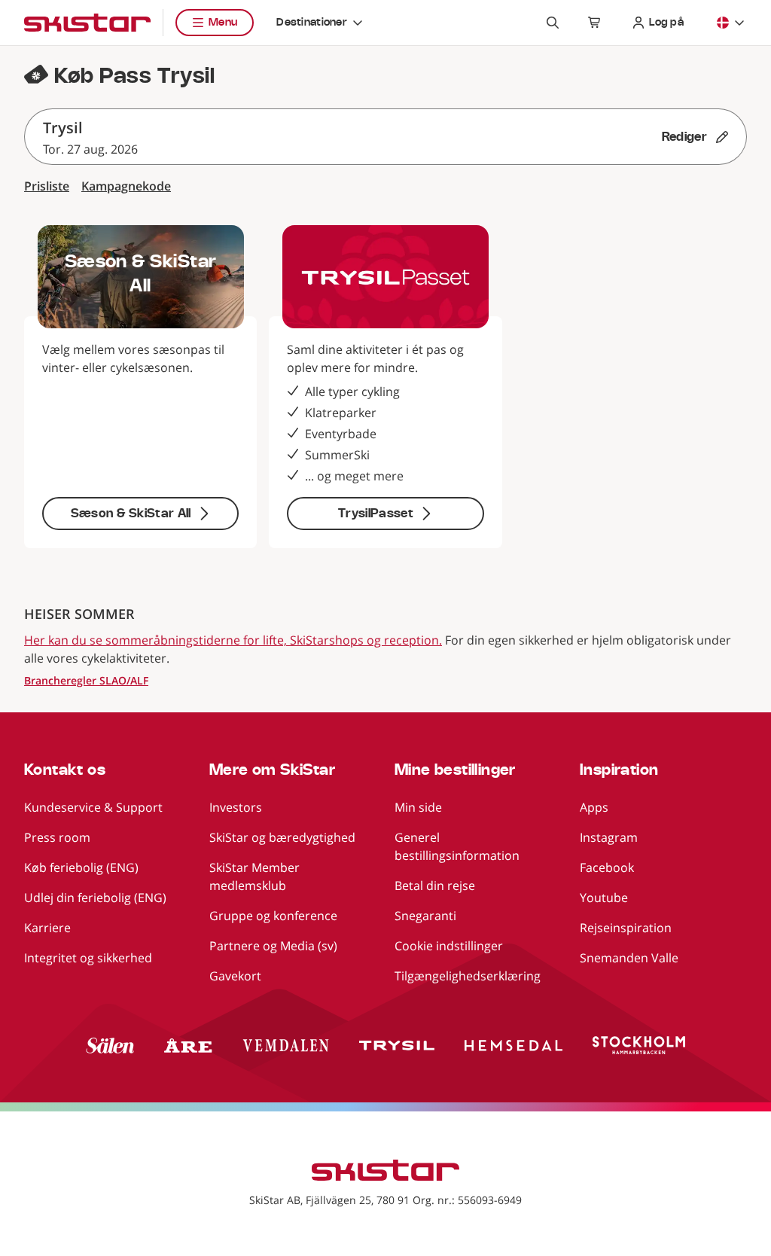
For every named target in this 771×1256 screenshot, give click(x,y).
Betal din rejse (435, 885)
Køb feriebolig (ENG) (81, 867)
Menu (223, 22)
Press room (57, 837)
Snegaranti (425, 915)
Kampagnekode (126, 186)
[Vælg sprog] (731, 23)
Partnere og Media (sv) (273, 945)
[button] (385, 136)
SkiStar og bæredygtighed (282, 837)
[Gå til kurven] (594, 22)
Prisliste (46, 186)
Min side (418, 807)
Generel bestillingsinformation (457, 846)
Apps (594, 807)
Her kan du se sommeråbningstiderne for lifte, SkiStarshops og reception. (233, 640)
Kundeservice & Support (93, 807)
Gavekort (235, 976)
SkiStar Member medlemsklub (254, 876)
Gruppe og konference (273, 915)
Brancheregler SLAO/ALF (86, 680)
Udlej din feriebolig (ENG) (95, 897)
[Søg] (552, 22)
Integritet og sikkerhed (88, 958)
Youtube (604, 897)
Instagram (609, 837)
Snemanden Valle (629, 958)
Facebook (607, 867)
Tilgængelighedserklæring (468, 976)
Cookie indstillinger (449, 945)
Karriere (47, 927)
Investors (235, 807)
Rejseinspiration (626, 927)
